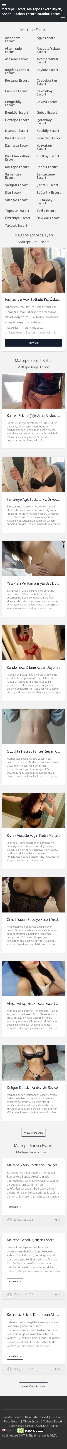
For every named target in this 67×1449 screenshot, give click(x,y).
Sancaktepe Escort (46, 175)
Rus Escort (57, 1417)
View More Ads (33, 1132)
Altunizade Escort (13, 50)
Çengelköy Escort (13, 103)
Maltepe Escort (17, 167)
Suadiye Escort (16, 200)
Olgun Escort (31, 1421)
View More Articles (33, 1386)
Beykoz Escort (47, 70)
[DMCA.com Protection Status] (30, 1430)
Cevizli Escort (47, 102)
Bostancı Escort (17, 80)
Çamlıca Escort (16, 91)
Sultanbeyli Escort (46, 201)
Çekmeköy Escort (45, 92)
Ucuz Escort (11, 1421)
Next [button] (60, 269)
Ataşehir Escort (17, 59)
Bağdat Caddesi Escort (17, 71)
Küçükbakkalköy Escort (17, 157)
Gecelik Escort (12, 1417)
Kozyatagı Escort (44, 147)
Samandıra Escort (13, 175)
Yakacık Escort (16, 225)
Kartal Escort (15, 138)
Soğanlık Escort (49, 192)
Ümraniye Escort (17, 218)
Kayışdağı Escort (49, 138)
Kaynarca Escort (17, 145)
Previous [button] (6, 269)
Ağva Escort (46, 38)
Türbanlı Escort (52, 1421)
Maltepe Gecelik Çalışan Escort (30, 1240)
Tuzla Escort (46, 210)
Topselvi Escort (17, 210)
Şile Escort (13, 192)
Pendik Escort (47, 167)
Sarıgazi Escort (16, 185)
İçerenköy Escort (44, 121)
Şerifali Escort (47, 185)
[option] (33, 299)
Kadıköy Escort (48, 130)
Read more (15, 1206)
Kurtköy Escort (48, 156)
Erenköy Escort (16, 112)
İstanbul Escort (16, 130)
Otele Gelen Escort (36, 1417)
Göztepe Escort (17, 120)
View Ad (33, 342)
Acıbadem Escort (12, 39)
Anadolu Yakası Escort (48, 50)
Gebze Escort (47, 112)
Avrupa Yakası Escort (47, 60)
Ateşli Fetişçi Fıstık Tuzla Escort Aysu (35, 1003)
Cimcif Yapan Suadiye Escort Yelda (33, 919)
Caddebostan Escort (47, 82)
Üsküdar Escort (48, 218)
